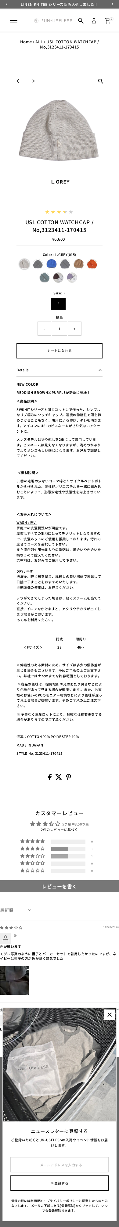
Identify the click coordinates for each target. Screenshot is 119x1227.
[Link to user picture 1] (14, 980)
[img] (11, 927)
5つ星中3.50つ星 (75, 824)
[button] (33, 849)
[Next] (33, 81)
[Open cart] (107, 20)
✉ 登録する (59, 1183)
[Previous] (18, 81)
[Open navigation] (13, 20)
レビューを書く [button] (59, 886)
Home (26, 42)
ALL (39, 42)
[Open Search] (81, 20)
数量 (59, 317)
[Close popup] (109, 1014)
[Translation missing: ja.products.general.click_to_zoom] (101, 81)
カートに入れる (59, 350)
